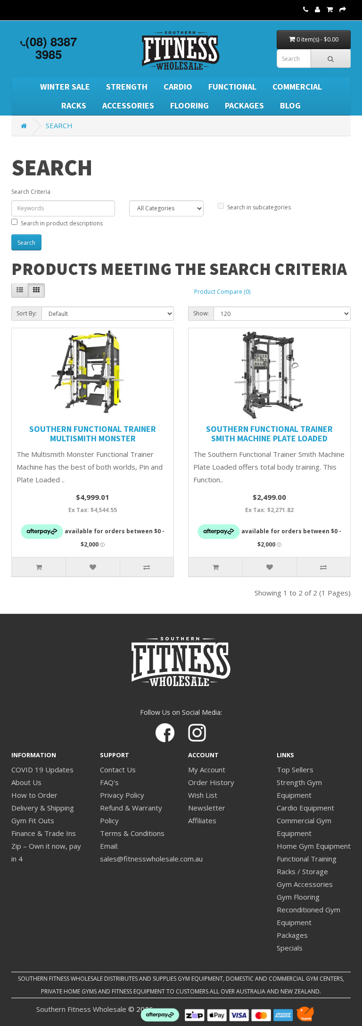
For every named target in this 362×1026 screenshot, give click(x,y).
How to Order (34, 795)
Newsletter (206, 807)
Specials (290, 947)
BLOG (290, 105)
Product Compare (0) (222, 292)
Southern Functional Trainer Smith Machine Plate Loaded (269, 433)
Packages (244, 105)
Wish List (202, 795)
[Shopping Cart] (330, 9)
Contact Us (118, 769)
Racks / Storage (302, 871)
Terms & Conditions (132, 833)
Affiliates (202, 820)
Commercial (297, 86)
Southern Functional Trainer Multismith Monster (92, 433)
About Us (26, 782)
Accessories (128, 105)
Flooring (189, 105)
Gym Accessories (305, 884)
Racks (73, 105)
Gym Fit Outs (32, 820)
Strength (127, 86)
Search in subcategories (259, 207)
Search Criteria (30, 192)
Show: (201, 313)
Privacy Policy (122, 795)
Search (59, 125)
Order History (211, 782)
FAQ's (109, 782)
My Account (206, 769)
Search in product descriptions (62, 223)
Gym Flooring (298, 897)
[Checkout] (342, 9)
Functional (232, 86)
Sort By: (26, 313)
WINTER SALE (65, 86)
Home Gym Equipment (314, 846)
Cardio (178, 86)
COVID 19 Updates (42, 769)
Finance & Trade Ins (43, 833)
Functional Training (307, 858)
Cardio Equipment (305, 807)
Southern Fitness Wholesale (81, 1009)
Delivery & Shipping (42, 807)
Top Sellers (295, 769)
